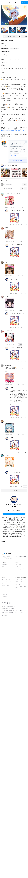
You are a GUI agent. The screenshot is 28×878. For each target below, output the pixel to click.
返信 (23, 207)
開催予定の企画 (19, 584)
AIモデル (4, 571)
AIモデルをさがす (20, 569)
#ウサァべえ (8, 59)
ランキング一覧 (5, 585)
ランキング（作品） (6, 580)
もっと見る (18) (14, 490)
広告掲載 (11, 612)
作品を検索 (18, 564)
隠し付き (8, 188)
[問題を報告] (18, 207)
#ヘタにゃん (16, 59)
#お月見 (2, 59)
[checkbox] (5, 188)
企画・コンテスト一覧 (21, 580)
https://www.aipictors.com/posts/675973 (12, 130)
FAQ (21, 610)
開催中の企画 (19, 582)
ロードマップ (5, 596)
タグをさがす (19, 567)
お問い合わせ (5, 612)
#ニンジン (12, 62)
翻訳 (1, 138)
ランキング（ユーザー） (6, 582)
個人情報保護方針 (11, 606)
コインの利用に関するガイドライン (10, 610)
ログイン (24, 2)
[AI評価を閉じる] (26, 142)
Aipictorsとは (5, 594)
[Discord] (5, 603)
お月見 (7, 55)
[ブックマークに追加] (18, 36)
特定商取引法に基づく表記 (8, 608)
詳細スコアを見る (18, 160)
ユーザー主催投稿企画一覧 (21, 586)
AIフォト (4, 567)
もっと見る (13, 155)
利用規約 (4, 606)
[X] (3, 603)
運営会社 (20, 612)
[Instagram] (7, 603)
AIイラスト (4, 564)
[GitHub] (10, 603)
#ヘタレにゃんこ (5, 62)
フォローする (14, 514)
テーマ (3, 569)
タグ (3, 573)
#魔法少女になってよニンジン (8, 65)
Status (16, 612)
